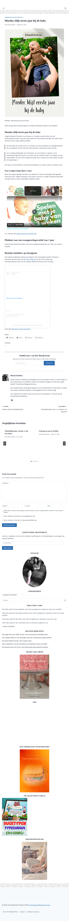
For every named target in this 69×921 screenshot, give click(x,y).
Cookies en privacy (33, 912)
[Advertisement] (34, 723)
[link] (9, 199)
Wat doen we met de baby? (21, 329)
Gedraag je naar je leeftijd (48, 431)
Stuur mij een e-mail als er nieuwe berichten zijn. (20, 520)
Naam (5, 506)
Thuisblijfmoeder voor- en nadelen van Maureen (54, 409)
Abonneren (49, 363)
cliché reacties (31, 259)
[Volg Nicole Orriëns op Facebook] (11, 400)
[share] (58, 198)
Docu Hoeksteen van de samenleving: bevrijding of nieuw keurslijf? (24, 644)
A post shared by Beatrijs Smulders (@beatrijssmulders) (27, 325)
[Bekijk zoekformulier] (65, 8)
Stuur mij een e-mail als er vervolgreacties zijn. (19, 516)
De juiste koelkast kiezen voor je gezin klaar (16, 641)
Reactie (6, 483)
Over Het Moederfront (10, 912)
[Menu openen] (3, 8)
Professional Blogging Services (39, 905)
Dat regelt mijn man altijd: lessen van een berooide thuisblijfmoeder (25, 634)
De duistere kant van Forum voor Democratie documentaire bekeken (25, 647)
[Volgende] (64, 443)
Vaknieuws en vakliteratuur (13, 17)
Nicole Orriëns (11, 24)
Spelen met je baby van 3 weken (23, 199)
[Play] (50, 191)
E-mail (28, 506)
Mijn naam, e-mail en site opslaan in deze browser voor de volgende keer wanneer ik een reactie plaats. (33, 511)
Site (48, 506)
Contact (22, 912)
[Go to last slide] (4, 443)
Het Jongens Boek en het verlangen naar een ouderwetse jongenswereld (26, 637)
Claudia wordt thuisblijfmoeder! (12, 408)
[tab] (31, 461)
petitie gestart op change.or (26, 233)
